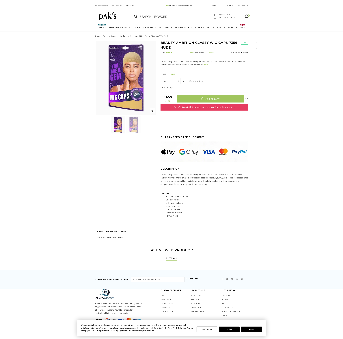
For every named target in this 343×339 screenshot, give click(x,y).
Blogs (224, 315)
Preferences (207, 329)
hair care (148, 27)
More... (231, 27)
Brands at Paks (227, 307)
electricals (195, 27)
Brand (102, 26)
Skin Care (164, 27)
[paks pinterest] (237, 279)
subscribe (193, 279)
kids (209, 27)
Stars (202, 53)
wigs (135, 27)
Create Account (167, 311)
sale (223, 303)
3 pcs (173, 74)
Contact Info (166, 307)
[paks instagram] (232, 279)
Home (97, 36)
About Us (225, 295)
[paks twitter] (227, 279)
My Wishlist (195, 303)
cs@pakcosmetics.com (226, 17)
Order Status (196, 307)
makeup (178, 27)
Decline (229, 329)
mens (219, 27)
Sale (242, 26)
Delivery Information (230, 311)
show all (171, 258)
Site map (224, 299)
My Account (196, 295)
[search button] (136, 16)
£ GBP (214, 6)
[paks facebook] (222, 279)
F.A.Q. (163, 295)
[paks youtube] (242, 279)
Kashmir (114, 36)
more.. (206, 64)
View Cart (195, 299)
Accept (251, 329)
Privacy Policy (167, 299)
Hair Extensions (118, 27)
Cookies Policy (167, 303)
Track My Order (197, 311)
